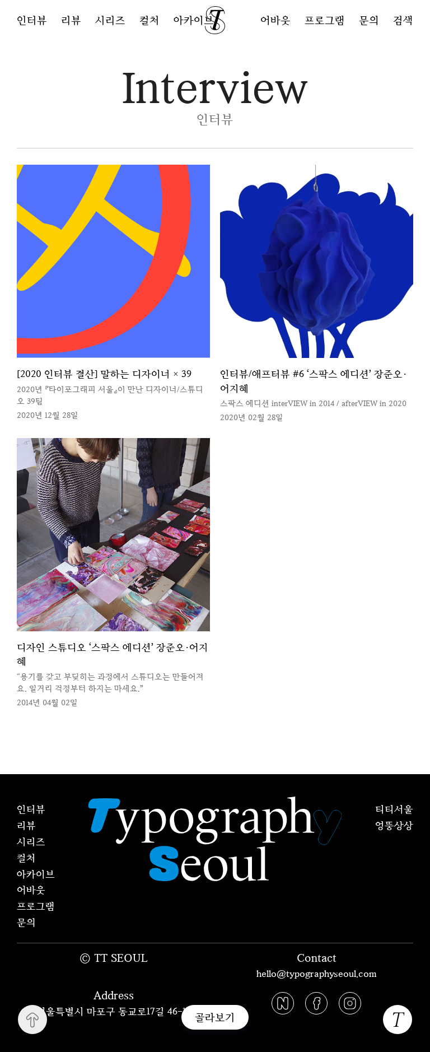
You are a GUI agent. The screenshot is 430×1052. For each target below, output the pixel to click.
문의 (369, 20)
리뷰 (71, 20)
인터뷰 (32, 20)
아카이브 (194, 20)
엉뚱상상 (394, 825)
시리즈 (110, 20)
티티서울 (394, 808)
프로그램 (325, 20)
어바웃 (275, 20)
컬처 (149, 20)
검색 (403, 20)
